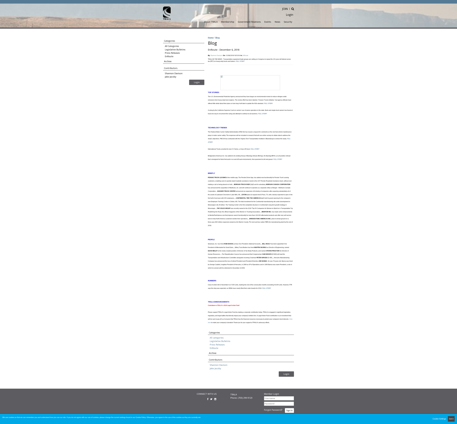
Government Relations (249, 21)
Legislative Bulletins (220, 341)
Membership (227, 21)
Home (211, 37)
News (277, 21)
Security (288, 21)
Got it (451, 419)
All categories (217, 337)
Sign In (289, 410)
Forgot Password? (273, 409)
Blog (217, 37)
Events (267, 21)
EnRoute (245, 55)
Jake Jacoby (215, 368)
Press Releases (217, 344)
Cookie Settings (439, 419)
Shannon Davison (216, 55)
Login (289, 15)
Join (285, 9)
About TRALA (211, 21)
